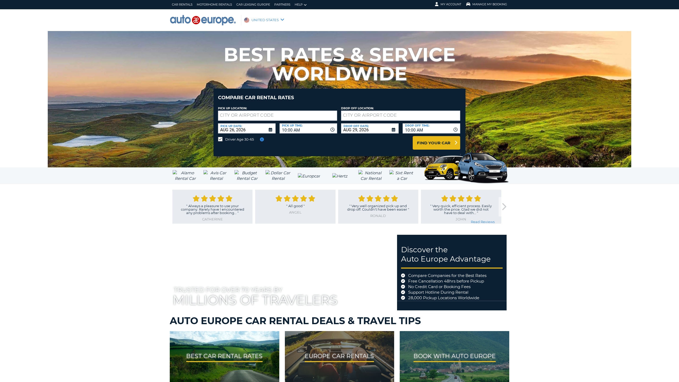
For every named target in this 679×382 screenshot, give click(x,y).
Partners (282, 4)
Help (299, 4)
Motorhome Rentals (214, 4)
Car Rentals (182, 4)
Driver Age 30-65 (239, 139)
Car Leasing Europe (253, 4)
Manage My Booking (489, 4)
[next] (504, 206)
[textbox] (277, 116)
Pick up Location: (232, 108)
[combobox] (308, 128)
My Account (451, 4)
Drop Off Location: (357, 108)
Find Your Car (433, 142)
